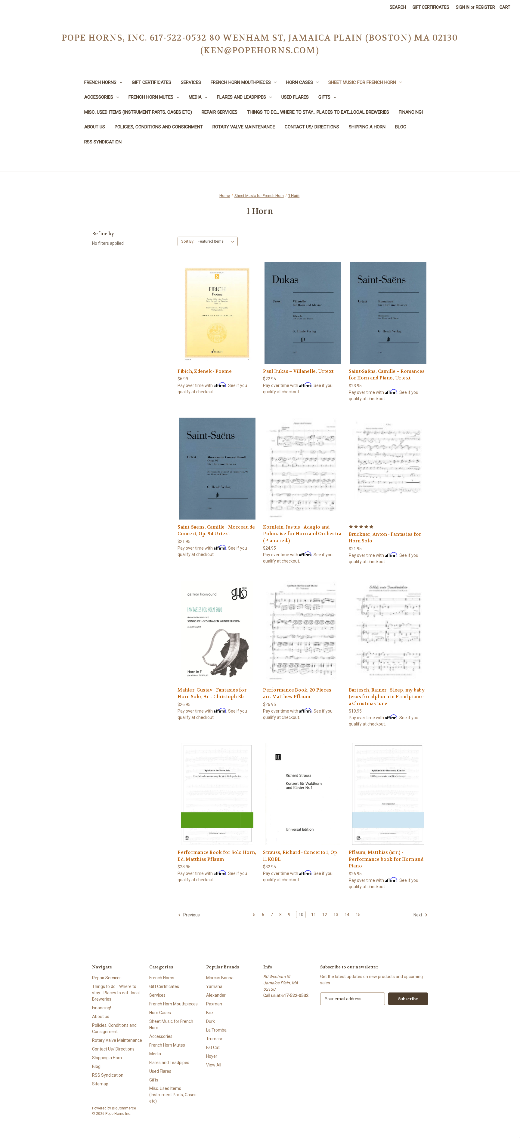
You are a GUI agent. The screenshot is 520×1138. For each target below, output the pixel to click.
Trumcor (214, 1038)
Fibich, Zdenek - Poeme (205, 371)
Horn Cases (299, 82)
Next (418, 915)
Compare (215, 312)
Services (191, 82)
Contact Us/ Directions (312, 127)
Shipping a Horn (367, 127)
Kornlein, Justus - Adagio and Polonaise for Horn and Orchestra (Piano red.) (302, 534)
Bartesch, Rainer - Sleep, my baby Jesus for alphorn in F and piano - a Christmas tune (387, 697)
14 (347, 914)
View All (213, 1065)
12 (324, 914)
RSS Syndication (103, 142)
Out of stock (302, 323)
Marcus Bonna (220, 977)
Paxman (214, 1004)
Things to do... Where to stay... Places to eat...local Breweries (318, 112)
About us (94, 127)
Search (398, 7)
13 (335, 914)
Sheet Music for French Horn (362, 82)
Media (195, 97)
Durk (210, 1021)
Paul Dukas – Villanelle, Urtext (298, 371)
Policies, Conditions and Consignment (159, 127)
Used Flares (295, 97)
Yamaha (214, 986)
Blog (400, 127)
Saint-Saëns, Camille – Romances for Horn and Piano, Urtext (387, 374)
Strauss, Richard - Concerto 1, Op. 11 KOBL (301, 855)
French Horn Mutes (150, 97)
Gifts (324, 97)
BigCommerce (124, 1108)
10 (301, 914)
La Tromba (216, 1030)
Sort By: (187, 241)
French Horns (100, 82)
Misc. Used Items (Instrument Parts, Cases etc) (138, 112)
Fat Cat (213, 1047)
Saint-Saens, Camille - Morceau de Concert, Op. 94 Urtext (216, 530)
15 (358, 914)
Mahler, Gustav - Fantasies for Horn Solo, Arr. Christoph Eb (212, 693)
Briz (210, 1012)
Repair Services (219, 112)
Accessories (98, 97)
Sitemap (100, 1083)
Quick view (216, 301)
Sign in (462, 7)
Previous (191, 915)
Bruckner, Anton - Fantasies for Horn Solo (385, 537)
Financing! (411, 112)
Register (485, 7)
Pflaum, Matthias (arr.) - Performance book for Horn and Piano (386, 859)
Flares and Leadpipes (241, 97)
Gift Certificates (431, 7)
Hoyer (211, 1056)
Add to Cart (217, 323)
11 (313, 914)
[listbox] (217, 241)
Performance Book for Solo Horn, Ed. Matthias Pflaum (217, 855)
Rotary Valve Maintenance (243, 127)
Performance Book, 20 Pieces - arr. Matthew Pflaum (298, 693)
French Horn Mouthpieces (241, 82)
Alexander (216, 995)
